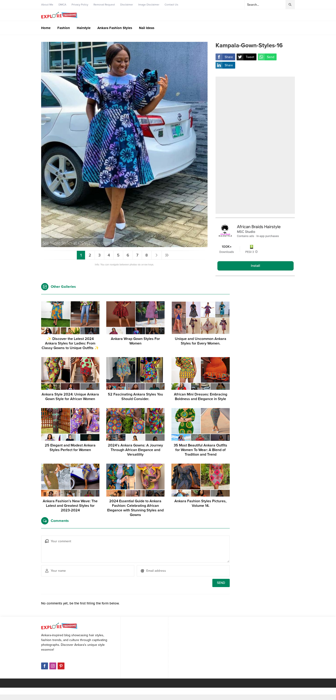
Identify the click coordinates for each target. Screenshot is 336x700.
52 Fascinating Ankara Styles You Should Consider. (135, 396)
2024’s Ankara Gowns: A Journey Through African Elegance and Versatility (135, 450)
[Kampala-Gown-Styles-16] (124, 245)
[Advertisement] (255, 145)
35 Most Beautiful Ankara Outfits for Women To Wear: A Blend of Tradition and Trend (200, 450)
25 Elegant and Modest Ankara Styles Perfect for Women (70, 447)
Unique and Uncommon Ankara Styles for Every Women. (200, 341)
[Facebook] (44, 666)
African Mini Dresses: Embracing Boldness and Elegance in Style (200, 396)
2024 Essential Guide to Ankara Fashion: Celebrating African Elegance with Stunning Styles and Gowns (135, 508)
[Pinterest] (61, 666)
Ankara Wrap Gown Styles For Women (135, 341)
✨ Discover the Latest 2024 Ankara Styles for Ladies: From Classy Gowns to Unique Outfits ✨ (70, 343)
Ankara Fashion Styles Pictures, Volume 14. (200, 503)
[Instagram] (52, 666)
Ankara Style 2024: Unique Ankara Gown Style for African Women (70, 396)
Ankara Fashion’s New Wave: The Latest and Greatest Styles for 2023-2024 (70, 506)
